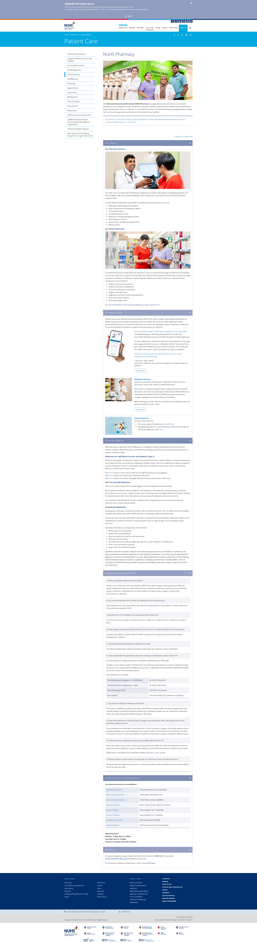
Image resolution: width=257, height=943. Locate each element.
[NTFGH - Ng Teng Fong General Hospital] (110, 928)
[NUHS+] (191, 21)
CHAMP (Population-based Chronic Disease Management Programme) (78, 121)
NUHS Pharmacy (73, 74)
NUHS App (71, 83)
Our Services (110, 119)
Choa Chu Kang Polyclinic (115, 800)
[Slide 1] (128, 16)
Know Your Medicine (140, 119)
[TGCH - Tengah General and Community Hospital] (147, 928)
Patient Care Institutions (76, 54)
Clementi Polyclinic (113, 805)
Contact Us (132, 122)
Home (66, 35)
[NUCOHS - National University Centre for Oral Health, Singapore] (147, 934)
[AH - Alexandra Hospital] (128, 928)
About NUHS (173, 28)
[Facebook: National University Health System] (176, 21)
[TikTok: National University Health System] (187, 21)
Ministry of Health (136, 883)
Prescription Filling (123, 119)
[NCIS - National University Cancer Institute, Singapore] (110, 934)
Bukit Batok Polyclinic (114, 790)
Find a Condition (73, 101)
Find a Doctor (72, 106)
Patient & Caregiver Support (78, 129)
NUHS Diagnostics (74, 70)
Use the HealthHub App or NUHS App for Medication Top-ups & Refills (160, 331)
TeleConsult (71, 92)
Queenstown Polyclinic (114, 820)
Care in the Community (150, 29)
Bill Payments (72, 97)
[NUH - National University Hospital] (92, 928)
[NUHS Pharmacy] (183, 934)
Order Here (140, 409)
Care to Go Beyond (136, 897)
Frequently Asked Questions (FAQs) (162, 119)
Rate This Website (168, 898)
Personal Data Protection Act (172, 887)
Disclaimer (166, 893)
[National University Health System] (69, 26)
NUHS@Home (72, 79)
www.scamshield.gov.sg (139, 9)
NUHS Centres (102, 897)
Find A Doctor (68, 888)
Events (99, 888)
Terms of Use (166, 884)
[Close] (191, 3)
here (158, 305)
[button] (186, 35)
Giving (158, 28)
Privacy (164, 890)
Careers (164, 28)
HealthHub (170, 424)
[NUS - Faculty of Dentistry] (128, 940)
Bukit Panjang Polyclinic (115, 795)
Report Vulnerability (169, 901)
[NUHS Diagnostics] (165, 934)
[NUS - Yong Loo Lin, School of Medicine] (110, 940)
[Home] (71, 931)
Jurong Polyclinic (112, 810)
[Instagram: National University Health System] (183, 21)
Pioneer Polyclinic (113, 815)
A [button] (174, 35)
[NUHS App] (172, 21)
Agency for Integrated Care (139, 894)
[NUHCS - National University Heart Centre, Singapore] (128, 934)
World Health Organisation (139, 891)
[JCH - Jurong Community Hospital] (165, 928)
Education (140, 28)
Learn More (140, 371)
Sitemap (165, 881)
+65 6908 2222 (125, 912)
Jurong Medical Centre (75, 65)
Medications (72, 110)
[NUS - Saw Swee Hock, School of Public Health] (147, 940)
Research (132, 28)
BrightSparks (134, 902)
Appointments (72, 88)
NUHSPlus (100, 894)
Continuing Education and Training (76, 894)
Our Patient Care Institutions (74, 885)
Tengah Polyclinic (112, 825)
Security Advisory (168, 895)
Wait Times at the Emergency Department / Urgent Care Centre (80, 134)
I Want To (182, 28)
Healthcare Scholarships (138, 900)
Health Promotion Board (138, 885)
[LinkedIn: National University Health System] (179, 21)
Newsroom (100, 891)
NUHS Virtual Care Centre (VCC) (79, 115)
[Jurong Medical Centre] (92, 934)
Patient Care (123, 28)
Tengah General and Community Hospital (79, 59)
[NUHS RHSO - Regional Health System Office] (92, 940)
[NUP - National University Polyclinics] (183, 928)
